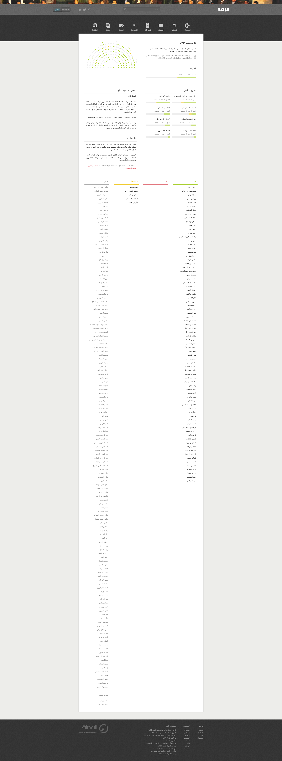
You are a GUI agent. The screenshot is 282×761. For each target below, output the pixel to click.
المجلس (174, 30)
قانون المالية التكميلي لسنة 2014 (164, 733)
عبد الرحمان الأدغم (101, 462)
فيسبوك (129, 168)
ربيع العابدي (104, 549)
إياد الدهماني (103, 603)
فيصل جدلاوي (191, 309)
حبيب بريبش (191, 206)
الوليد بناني (192, 435)
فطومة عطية (103, 385)
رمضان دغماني (191, 389)
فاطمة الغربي (103, 412)
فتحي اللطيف (103, 405)
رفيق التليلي (103, 542)
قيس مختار (104, 378)
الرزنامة (95, 30)
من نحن (200, 730)
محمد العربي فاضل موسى (98, 340)
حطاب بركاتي (103, 569)
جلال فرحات (103, 595)
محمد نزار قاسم (190, 263)
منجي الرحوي (103, 282)
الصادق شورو (103, 641)
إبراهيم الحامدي (102, 687)
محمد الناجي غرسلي (100, 328)
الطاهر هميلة (191, 458)
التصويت (134, 30)
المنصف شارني (102, 626)
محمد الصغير (103, 317)
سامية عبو (134, 187)
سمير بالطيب (103, 511)
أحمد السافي (191, 481)
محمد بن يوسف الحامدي (187, 271)
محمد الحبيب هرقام (101, 351)
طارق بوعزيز (103, 473)
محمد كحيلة (104, 313)
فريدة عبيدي (103, 393)
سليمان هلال (191, 363)
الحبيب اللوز (103, 652)
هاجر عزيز (104, 237)
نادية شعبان (104, 263)
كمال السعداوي (102, 370)
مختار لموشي (191, 210)
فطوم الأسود (103, 389)
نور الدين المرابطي (101, 244)
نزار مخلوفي (103, 252)
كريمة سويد (192, 305)
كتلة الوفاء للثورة (164, 131)
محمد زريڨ (192, 187)
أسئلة (121, 30)
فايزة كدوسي (103, 408)
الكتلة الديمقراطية (189, 131)
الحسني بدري (103, 649)
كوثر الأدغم (192, 298)
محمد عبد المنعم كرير (100, 309)
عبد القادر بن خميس (101, 443)
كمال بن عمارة (132, 195)
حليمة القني (192, 401)
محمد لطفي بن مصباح (100, 302)
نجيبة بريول (192, 233)
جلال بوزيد (104, 591)
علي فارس (104, 424)
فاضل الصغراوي (102, 195)
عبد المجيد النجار (102, 439)
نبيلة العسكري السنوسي (187, 237)
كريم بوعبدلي (103, 374)
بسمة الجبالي (191, 424)
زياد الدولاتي (103, 530)
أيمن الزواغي (103, 599)
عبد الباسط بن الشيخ (100, 466)
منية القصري (191, 244)
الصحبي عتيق (103, 637)
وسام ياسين (103, 225)
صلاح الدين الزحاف (101, 485)
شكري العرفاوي (102, 496)
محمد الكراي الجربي (100, 336)
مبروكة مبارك (103, 359)
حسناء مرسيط (103, 572)
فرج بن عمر (103, 210)
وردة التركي (192, 195)
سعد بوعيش (103, 527)
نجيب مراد (104, 256)
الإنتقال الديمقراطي (163, 119)
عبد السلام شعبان (101, 450)
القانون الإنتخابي (170, 741)
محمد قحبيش (191, 275)
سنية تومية (192, 351)
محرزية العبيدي (190, 286)
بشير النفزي (191, 202)
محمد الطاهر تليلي (189, 282)
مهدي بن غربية (103, 622)
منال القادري (103, 199)
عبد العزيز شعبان (190, 324)
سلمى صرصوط (190, 370)
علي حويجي (104, 420)
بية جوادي (193, 416)
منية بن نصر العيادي (101, 191)
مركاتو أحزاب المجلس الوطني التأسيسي (161, 743)
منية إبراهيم (192, 248)
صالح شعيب (103, 492)
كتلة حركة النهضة (164, 96)
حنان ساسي (103, 565)
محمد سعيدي (191, 279)
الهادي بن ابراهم (190, 443)
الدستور (161, 30)
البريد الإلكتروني (92, 165)
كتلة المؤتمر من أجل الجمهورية (185, 96)
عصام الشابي (103, 431)
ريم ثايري (104, 538)
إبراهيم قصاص (103, 683)
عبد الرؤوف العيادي (101, 458)
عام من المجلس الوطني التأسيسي (163, 751)
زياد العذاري (104, 534)
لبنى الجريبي (103, 363)
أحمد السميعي (191, 477)
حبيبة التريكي (103, 580)
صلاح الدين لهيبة (102, 481)
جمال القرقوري (102, 588)
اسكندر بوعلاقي (190, 473)
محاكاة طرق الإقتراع (168, 738)
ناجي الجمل (104, 267)
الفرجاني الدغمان (190, 454)
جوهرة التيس (191, 408)
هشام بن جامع (191, 221)
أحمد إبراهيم (103, 675)
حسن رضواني (103, 576)
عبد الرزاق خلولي (190, 328)
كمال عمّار (104, 366)
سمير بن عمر (191, 359)
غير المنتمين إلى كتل (188, 119)
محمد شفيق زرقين (131, 191)
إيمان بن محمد (191, 431)
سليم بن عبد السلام (101, 515)
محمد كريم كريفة (102, 305)
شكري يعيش (103, 500)
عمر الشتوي (191, 313)
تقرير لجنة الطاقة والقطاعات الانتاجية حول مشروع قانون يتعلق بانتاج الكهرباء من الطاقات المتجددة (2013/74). (169, 56)
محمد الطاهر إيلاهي (101, 344)
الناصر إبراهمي (191, 446)
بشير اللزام (192, 420)
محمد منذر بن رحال (189, 191)
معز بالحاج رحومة (101, 630)
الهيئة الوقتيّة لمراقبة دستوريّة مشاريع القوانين (159, 735)
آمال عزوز (104, 618)
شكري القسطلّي (190, 347)
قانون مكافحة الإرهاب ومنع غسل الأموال (161, 730)
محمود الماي (103, 321)
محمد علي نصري (102, 704)
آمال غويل (104, 614)
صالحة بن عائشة (102, 488)
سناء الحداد (192, 355)
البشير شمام (191, 466)
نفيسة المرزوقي (102, 202)
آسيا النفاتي (104, 660)
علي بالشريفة (103, 427)
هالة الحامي (192, 225)
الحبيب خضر (191, 462)
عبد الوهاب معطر (102, 435)
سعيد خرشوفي (190, 374)
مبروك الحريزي (190, 290)
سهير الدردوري (190, 214)
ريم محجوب (192, 385)
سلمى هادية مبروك (101, 519)
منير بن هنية (192, 241)
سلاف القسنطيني (189, 218)
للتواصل (200, 733)
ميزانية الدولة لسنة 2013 (167, 754)
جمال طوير (192, 412)
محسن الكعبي (103, 355)
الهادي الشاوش (190, 439)
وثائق (108, 30)
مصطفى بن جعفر (102, 290)
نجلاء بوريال (104, 701)
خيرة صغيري (191, 397)
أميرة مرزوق (103, 610)
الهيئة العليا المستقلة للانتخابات (164, 749)
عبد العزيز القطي (102, 446)
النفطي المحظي (132, 199)
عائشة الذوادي (191, 336)
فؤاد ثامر (105, 382)
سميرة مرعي (103, 508)
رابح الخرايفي (103, 553)
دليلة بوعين (192, 393)
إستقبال (187, 30)
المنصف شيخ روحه (101, 332)
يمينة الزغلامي (103, 221)
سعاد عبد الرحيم (190, 378)
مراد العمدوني (103, 294)
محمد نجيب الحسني (189, 267)
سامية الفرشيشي (189, 382)
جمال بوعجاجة (103, 214)
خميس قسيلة (103, 561)
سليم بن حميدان (190, 366)
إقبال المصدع (191, 469)
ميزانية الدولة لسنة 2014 (167, 746)
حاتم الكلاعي (103, 584)
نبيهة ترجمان (103, 260)
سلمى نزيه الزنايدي (101, 187)
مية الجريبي (104, 271)
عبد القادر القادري (189, 321)
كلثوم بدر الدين (191, 302)
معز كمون (104, 286)
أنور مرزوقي (103, 607)
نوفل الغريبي (103, 241)
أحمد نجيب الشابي (101, 671)
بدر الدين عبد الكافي (189, 427)
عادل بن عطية (191, 340)
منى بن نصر (192, 252)
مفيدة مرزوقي (191, 256)
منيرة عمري (103, 279)
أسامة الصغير (103, 664)
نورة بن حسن (191, 199)
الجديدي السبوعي (101, 656)
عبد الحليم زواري (190, 332)
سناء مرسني (103, 504)
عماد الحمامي (191, 317)
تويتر (134, 168)
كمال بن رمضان (102, 218)
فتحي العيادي (103, 401)
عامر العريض (103, 469)
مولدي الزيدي (103, 275)
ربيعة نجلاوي (103, 546)
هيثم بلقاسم (103, 229)
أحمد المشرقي (102, 679)
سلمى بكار (104, 523)
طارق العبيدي (103, 477)
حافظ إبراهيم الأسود (189, 405)
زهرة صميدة (103, 645)
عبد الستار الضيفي (101, 454)
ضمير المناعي (191, 344)
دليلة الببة (104, 557)
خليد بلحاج (104, 206)
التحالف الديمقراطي (189, 108)
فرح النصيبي (103, 397)
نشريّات (148, 30)
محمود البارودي (102, 298)
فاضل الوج (104, 416)
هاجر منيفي (192, 229)
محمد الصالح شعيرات (100, 347)
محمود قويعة (191, 260)
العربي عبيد (104, 633)
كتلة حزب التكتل (164, 108)
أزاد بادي (105, 668)
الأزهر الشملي (132, 202)
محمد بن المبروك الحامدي (98, 324)
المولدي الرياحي (190, 450)
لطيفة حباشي (191, 294)
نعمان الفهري (103, 248)
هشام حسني (103, 233)
